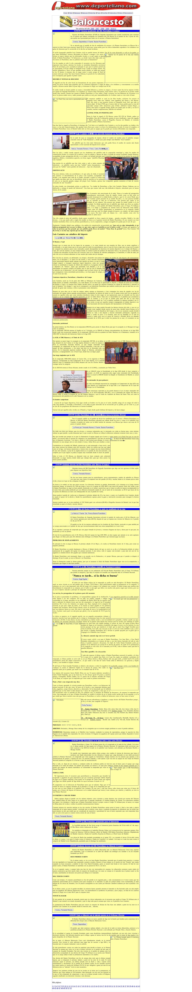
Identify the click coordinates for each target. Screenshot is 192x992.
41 (134, 986)
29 (108, 986)
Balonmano (77, 13)
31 (112, 986)
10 (65, 986)
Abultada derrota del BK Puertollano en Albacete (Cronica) (100, 846)
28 (105, 986)
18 (83, 986)
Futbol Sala (92, 13)
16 (78, 986)
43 (139, 986)
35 (121, 986)
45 (55, 988)
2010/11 (113, 29)
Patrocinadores (128, 13)
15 (76, 986)
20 (87, 986)
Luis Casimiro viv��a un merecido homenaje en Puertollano (100, 134)
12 (69, 986)
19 (85, 986)
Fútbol (71, 13)
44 (53, 988)
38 (128, 986)
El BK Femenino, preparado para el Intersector (100, 821)
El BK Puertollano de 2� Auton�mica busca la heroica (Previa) (100, 415)
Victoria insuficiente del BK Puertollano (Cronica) (100, 31)
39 (130, 986)
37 (125, 986)
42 (137, 986)
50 (66, 988)
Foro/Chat (105, 13)
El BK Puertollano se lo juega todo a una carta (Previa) (100, 741)
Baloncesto (85, 13)
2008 (102, 29)
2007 (97, 29)
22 (92, 986)
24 (96, 986)
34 (119, 986)
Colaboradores (113, 13)
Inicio (66, 13)
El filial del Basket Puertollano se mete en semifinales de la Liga (100, 509)
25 (99, 986)
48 (62, 988)
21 (90, 986)
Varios (99, 13)
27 (103, 986)
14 (74, 986)
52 (71, 988)
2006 (92, 29)
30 (110, 986)
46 (57, 988)
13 (72, 986)
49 (64, 988)
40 (132, 986)
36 (123, 986)
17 (81, 986)
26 (101, 986)
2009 (107, 29)
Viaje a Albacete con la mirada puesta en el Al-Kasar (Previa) (100, 915)
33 (117, 986)
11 (67, 986)
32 (114, 986)
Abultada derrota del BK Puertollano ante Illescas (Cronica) (85, 465)
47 (60, 988)
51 (68, 988)
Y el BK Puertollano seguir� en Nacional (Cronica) (100, 567)
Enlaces (121, 13)
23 (94, 986)
